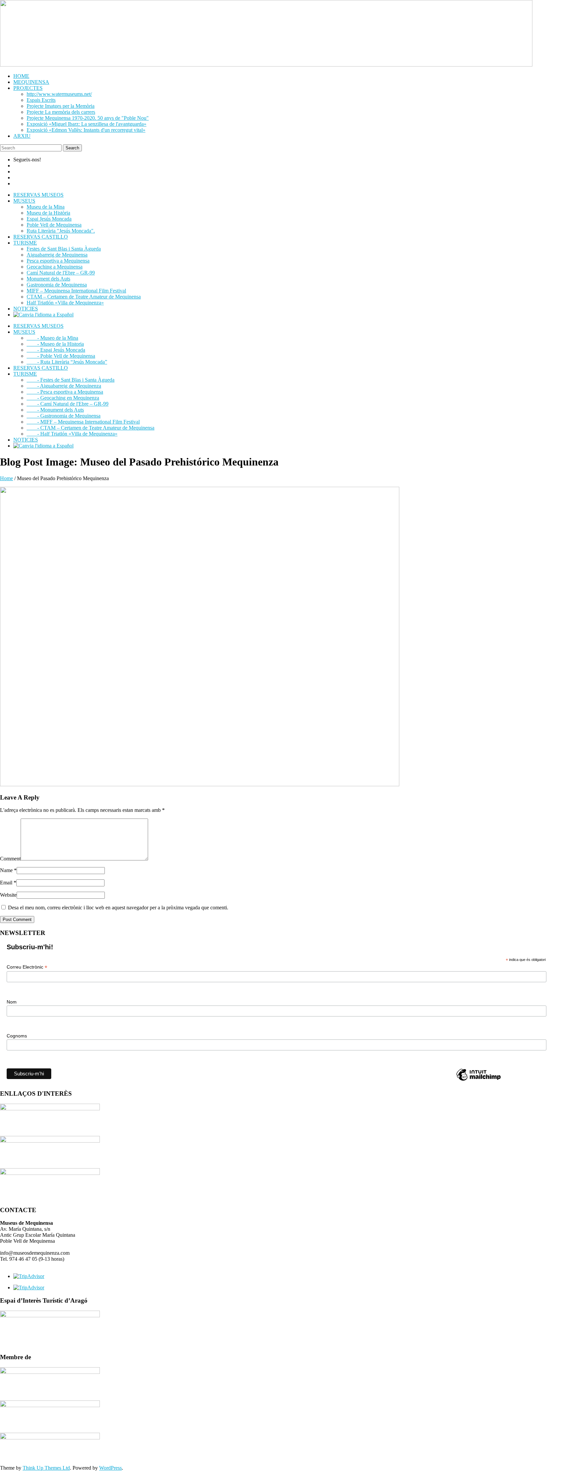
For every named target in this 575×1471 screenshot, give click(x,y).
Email (8, 882)
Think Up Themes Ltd (46, 1468)
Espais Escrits (41, 100)
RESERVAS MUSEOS (38, 195)
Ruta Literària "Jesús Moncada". (61, 231)
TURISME (25, 243)
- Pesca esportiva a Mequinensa (65, 392)
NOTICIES (25, 308)
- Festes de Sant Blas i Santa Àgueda (70, 380)
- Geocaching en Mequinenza (63, 398)
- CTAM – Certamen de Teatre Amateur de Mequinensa (90, 428)
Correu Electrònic (27, 967)
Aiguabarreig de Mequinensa (57, 255)
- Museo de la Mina (52, 338)
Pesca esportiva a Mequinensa (58, 261)
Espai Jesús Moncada (49, 219)
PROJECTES (28, 88)
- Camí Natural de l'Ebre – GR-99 (67, 404)
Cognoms (17, 1035)
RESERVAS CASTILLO (40, 237)
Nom (12, 1002)
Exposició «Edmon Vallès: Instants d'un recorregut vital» (86, 130)
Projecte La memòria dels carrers (61, 112)
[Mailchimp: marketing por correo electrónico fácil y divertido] (478, 1080)
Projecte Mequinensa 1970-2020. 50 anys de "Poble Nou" (88, 118)
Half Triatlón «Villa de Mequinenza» (65, 302)
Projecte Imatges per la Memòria (61, 106)
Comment (10, 858)
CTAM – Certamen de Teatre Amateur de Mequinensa (84, 296)
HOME (21, 76)
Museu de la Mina (46, 207)
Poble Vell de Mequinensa (54, 225)
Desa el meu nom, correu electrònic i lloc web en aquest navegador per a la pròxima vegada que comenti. (118, 907)
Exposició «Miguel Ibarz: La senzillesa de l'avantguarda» (86, 124)
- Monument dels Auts (55, 410)
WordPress (110, 1468)
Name (8, 870)
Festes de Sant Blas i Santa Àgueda (64, 249)
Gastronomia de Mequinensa (57, 284)
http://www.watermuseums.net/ (59, 94)
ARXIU (22, 136)
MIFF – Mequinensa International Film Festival (76, 290)
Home (6, 478)
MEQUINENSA (31, 82)
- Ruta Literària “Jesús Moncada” (67, 362)
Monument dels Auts (48, 278)
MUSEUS (24, 201)
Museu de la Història (48, 213)
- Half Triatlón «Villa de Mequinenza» (72, 434)
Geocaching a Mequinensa (55, 267)
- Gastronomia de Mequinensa (63, 416)
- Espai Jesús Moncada (56, 350)
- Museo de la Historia (55, 344)
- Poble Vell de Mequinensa (61, 356)
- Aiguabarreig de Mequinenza (64, 386)
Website (8, 895)
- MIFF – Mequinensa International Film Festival (83, 422)
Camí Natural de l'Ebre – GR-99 (61, 273)
